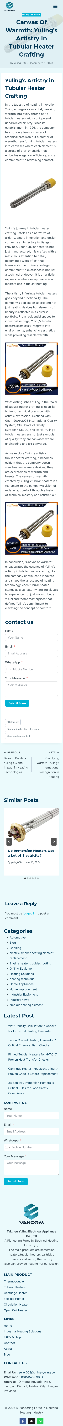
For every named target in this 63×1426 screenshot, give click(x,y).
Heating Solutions (22, 973)
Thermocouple (14, 1281)
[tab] (25, 878)
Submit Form (17, 703)
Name (9, 630)
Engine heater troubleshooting (30, 963)
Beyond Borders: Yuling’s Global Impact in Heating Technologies (16, 762)
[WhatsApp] (40, 1421)
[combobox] (8, 669)
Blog (13, 942)
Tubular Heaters (15, 1287)
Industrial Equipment (24, 994)
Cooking (15, 948)
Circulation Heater (16, 1304)
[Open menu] (55, 6)
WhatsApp (12, 662)
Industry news (31, 14)
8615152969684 (32, 1377)
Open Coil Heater (15, 1310)
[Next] (54, 842)
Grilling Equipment (22, 968)
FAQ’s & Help (12, 1337)
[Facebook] (23, 1421)
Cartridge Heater (15, 1293)
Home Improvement (23, 989)
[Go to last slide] (9, 842)
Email (8, 646)
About (8, 1348)
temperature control (18, 736)
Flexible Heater (14, 1298)
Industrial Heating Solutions (22, 1331)
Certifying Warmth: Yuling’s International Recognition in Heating (48, 764)
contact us (19, 622)
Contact (9, 1343)
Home (8, 1325)
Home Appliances (21, 984)
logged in (29, 913)
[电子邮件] (31, 1421)
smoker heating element (26, 1005)
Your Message (15, 678)
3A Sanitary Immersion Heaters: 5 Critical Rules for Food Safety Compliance (31, 1088)
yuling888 (20, 63)
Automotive (18, 937)
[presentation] (31, 826)
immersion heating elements (23, 729)
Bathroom (13, 722)
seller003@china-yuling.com (38, 1372)
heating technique (22, 979)
